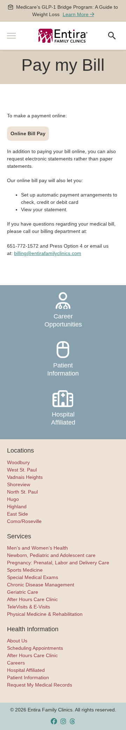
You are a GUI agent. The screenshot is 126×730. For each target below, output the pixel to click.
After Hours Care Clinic (32, 599)
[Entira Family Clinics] (63, 36)
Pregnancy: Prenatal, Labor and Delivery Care (58, 562)
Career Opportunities (63, 320)
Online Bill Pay (28, 133)
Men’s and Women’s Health (37, 548)
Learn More (76, 14)
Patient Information (63, 369)
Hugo (13, 499)
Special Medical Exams (32, 577)
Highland (17, 506)
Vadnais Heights (25, 477)
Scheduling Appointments (35, 648)
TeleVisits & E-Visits (28, 607)
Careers (16, 663)
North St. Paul (22, 492)
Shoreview (18, 484)
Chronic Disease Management (40, 584)
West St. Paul (22, 470)
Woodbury (18, 462)
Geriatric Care (22, 592)
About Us (17, 640)
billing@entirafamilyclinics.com (47, 253)
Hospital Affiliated (63, 418)
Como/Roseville (24, 521)
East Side (17, 514)
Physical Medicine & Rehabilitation (45, 614)
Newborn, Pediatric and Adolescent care (51, 555)
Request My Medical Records (39, 685)
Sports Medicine (25, 570)
